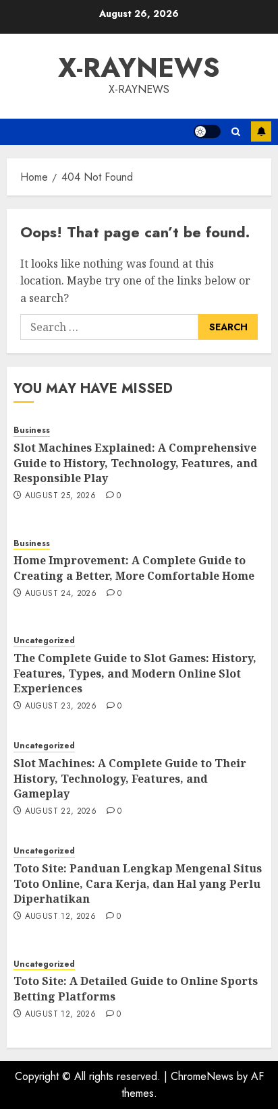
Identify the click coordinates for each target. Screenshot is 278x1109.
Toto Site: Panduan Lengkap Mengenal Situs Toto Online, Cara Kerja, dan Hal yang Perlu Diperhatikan (137, 883)
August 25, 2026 (60, 496)
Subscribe (261, 131)
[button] (235, 132)
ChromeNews (202, 1076)
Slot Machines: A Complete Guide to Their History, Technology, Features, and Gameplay (129, 778)
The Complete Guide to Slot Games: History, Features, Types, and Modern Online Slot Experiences (134, 673)
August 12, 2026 (60, 916)
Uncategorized (44, 641)
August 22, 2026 (60, 811)
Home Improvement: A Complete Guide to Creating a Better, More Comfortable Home (133, 567)
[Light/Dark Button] (207, 131)
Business (31, 430)
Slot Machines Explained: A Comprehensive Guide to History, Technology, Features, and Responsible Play (135, 462)
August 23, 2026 (60, 706)
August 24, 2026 (60, 594)
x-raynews (139, 67)
